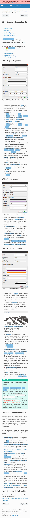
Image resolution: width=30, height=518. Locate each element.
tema (20, 514)
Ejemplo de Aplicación (9, 35)
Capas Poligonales (8, 32)
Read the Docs (15, 515)
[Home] (2, 11)
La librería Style (23, 11)
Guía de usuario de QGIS (10, 11)
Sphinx (11, 514)
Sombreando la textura (9, 33)
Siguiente (23, 15)
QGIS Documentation (16, 5)
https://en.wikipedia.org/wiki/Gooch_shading (15, 485)
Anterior (6, 15)
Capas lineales (7, 30)
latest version (14, 2)
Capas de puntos (8, 28)
